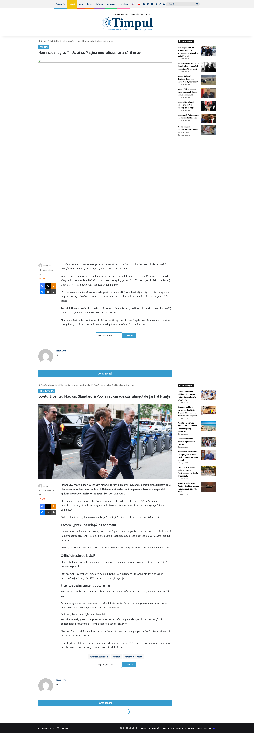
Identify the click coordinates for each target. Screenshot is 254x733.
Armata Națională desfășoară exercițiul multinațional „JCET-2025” (188, 79)
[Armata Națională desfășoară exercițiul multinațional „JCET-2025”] (208, 80)
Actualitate (60, 4)
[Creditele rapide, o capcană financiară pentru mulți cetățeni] (208, 130)
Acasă (43, 41)
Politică (72, 4)
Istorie (90, 4)
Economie (111, 4)
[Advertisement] (197, 182)
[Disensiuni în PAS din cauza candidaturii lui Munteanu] (208, 118)
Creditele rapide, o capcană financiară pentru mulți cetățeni (188, 130)
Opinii (81, 4)
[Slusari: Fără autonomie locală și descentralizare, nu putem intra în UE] (208, 93)
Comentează (105, 373)
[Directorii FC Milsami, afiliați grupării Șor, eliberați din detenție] (208, 106)
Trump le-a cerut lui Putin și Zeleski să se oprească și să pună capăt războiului (188, 66)
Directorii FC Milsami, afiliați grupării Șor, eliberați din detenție (186, 105)
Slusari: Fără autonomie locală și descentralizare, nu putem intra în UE (187, 92)
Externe (99, 4)
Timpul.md (47, 265)
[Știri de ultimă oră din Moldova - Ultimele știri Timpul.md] (127, 22)
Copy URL (129, 335)
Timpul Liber (123, 4)
